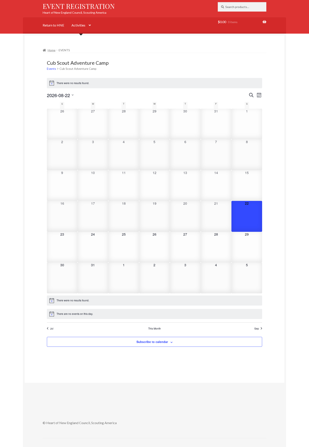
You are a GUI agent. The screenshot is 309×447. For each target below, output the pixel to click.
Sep (256, 328)
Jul (51, 328)
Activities (78, 25)
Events (51, 68)
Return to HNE (53, 25)
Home (51, 50)
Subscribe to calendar (152, 342)
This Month (154, 328)
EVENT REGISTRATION (79, 6)
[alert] (154, 83)
